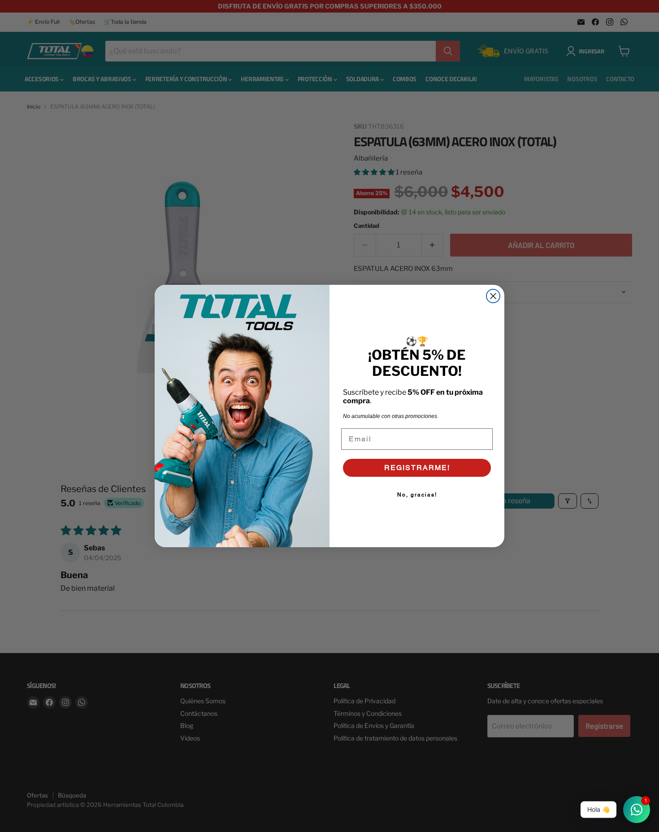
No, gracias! (417, 495)
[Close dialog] (493, 296)
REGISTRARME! (417, 467)
